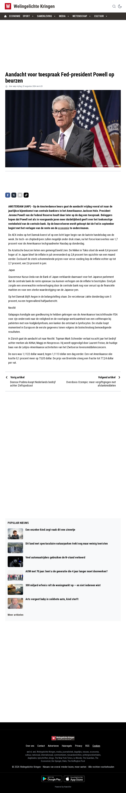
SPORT (26, 16)
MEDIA (62, 16)
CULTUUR (99, 16)
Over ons (30, 745)
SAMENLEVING (44, 16)
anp (14, 86)
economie (63, 228)
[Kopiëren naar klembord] (26, 195)
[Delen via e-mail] (20, 195)
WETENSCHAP (80, 16)
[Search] (114, 6)
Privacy (78, 745)
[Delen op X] (13, 195)
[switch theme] (120, 6)
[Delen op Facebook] (7, 195)
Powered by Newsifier (63, 787)
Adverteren (53, 745)
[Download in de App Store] (74, 779)
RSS (87, 745)
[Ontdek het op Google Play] (51, 779)
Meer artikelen (15, 614)
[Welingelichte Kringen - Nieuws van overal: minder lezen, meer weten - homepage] (30, 6)
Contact (41, 745)
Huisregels (67, 745)
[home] (5, 16)
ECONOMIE (14, 16)
